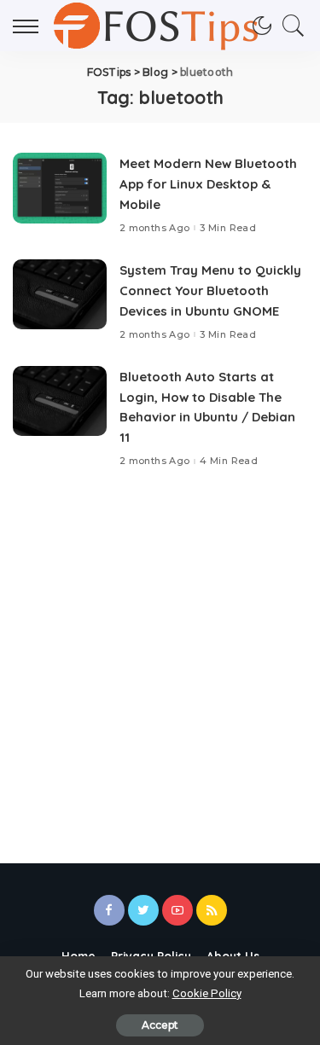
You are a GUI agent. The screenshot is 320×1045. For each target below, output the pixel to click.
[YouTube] (177, 910)
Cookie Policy (206, 993)
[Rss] (211, 910)
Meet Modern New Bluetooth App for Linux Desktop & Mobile (208, 183)
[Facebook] (109, 910)
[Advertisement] (160, 661)
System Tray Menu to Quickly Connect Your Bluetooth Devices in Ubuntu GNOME (210, 290)
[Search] (289, 25)
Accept (160, 1025)
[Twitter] (143, 910)
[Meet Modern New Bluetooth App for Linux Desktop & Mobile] (60, 188)
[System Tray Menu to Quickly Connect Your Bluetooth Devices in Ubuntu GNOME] (60, 294)
